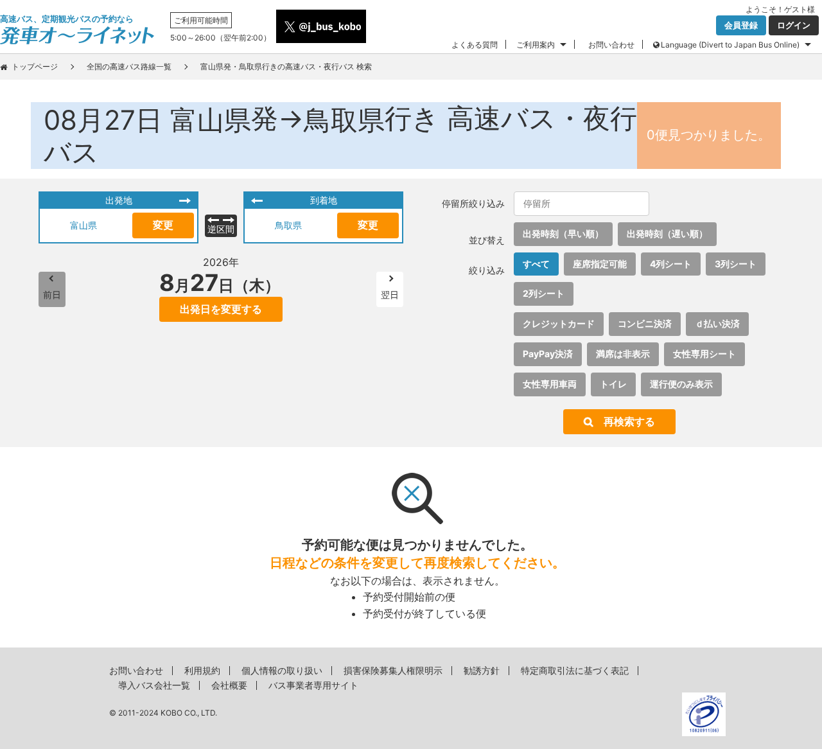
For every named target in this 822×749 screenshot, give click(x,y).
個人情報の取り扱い (281, 670)
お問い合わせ (611, 44)
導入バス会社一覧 (154, 685)
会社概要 (229, 685)
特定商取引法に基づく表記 (575, 670)
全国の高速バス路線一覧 (129, 66)
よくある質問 (474, 44)
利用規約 (202, 670)
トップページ (35, 66)
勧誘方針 (482, 670)
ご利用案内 (535, 44)
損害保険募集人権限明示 (393, 670)
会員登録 (741, 25)
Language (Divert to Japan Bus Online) (730, 44)
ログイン (793, 25)
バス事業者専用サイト (313, 685)
